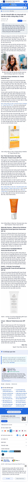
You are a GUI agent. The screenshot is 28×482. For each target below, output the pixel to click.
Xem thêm (12, 362)
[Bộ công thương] (4, 451)
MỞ (25, 1)
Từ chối (8, 478)
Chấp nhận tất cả (20, 478)
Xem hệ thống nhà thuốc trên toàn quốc (14, 409)
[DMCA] (14, 451)
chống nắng (7, 384)
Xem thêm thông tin (6, 380)
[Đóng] (1, 1)
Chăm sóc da (14, 384)
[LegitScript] (7, 454)
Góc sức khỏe (6, 11)
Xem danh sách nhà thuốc (14, 411)
